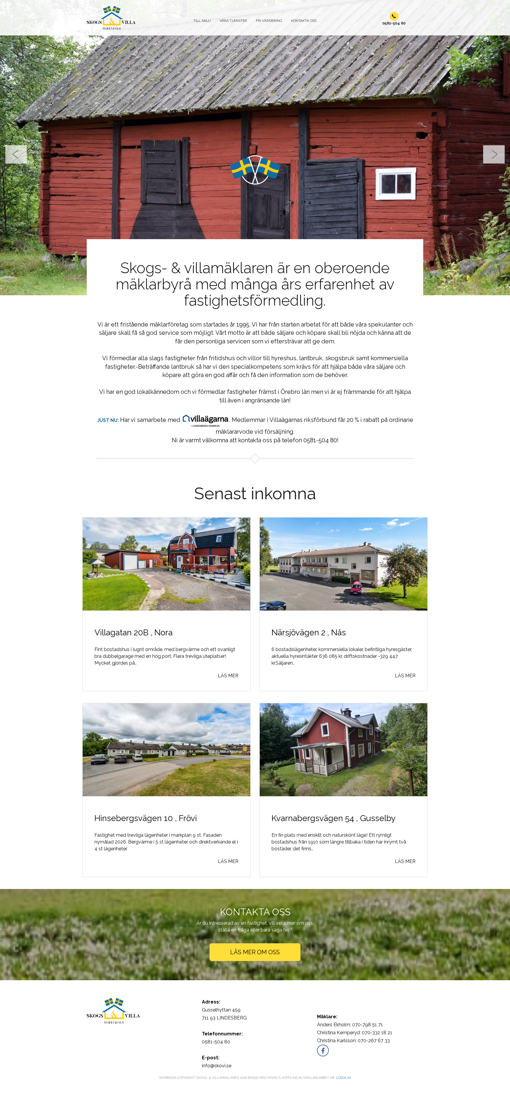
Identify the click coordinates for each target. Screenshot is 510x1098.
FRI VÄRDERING (269, 21)
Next (494, 150)
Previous (16, 150)
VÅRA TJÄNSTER (233, 21)
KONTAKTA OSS (303, 21)
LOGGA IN (343, 1069)
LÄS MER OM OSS (255, 943)
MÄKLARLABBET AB (318, 1069)
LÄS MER (228, 667)
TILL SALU (202, 21)
